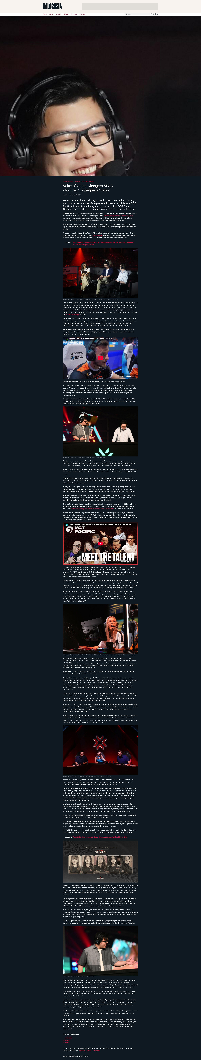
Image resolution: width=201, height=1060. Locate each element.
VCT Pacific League (72, 314)
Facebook (82, 1050)
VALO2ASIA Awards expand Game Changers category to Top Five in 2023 (100, 837)
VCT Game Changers (88, 181)
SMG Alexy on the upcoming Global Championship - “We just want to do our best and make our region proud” (103, 244)
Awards (82, 14)
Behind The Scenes (68, 181)
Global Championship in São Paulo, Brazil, (118, 216)
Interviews (77, 181)
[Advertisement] (120, 6)
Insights (58, 14)
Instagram (68, 1038)
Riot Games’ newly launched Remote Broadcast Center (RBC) (92, 509)
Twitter (67, 1040)
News (51, 14)
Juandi (66, 195)
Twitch (67, 1042)
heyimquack (97, 235)
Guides (66, 14)
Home (45, 14)
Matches (74, 14)
